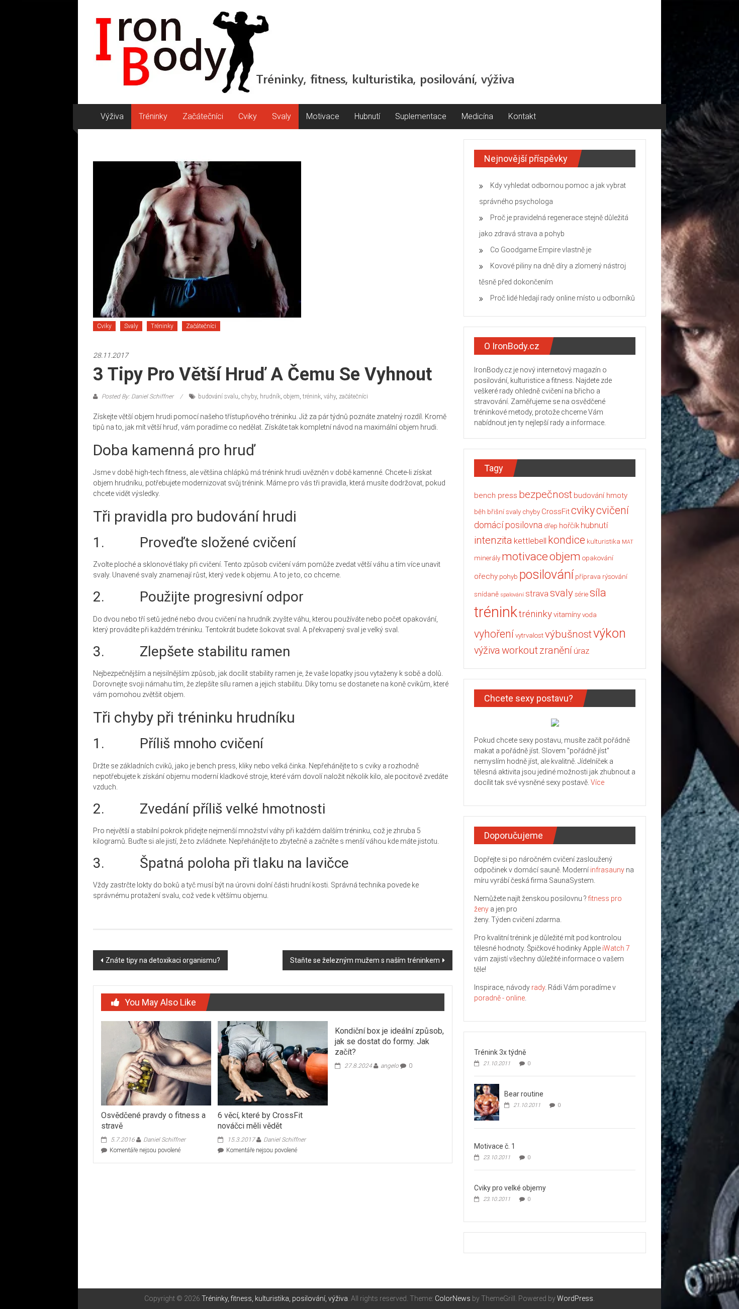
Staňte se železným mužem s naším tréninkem (365, 960)
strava (536, 593)
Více (597, 782)
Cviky (247, 116)
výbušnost (568, 634)
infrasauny (607, 870)
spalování (512, 594)
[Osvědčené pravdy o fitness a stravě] (156, 1063)
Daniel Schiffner (164, 1139)
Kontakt (522, 116)
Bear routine (523, 1094)
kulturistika (603, 541)
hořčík (569, 525)
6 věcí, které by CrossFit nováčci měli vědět (260, 1121)
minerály (487, 558)
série (581, 594)
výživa (487, 650)
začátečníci (353, 396)
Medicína (477, 116)
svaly (561, 593)
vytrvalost (529, 635)
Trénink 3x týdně (500, 1052)
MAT (627, 542)
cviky (583, 510)
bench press (495, 495)
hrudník (270, 396)
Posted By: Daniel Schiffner (137, 396)
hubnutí (594, 525)
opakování (597, 558)
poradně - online (499, 998)
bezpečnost (545, 494)
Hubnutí (367, 116)
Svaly (281, 116)
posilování (546, 574)
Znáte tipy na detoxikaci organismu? (163, 960)
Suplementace (420, 116)
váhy (330, 396)
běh (480, 512)
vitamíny (567, 614)
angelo (390, 1065)
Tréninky (153, 116)
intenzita (493, 540)
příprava (588, 576)
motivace (525, 556)
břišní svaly (504, 512)
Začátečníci (202, 116)
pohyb (508, 576)
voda (589, 615)
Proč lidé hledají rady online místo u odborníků (562, 298)
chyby (249, 396)
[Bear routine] (486, 1101)
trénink (312, 396)
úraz (581, 651)
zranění (555, 650)
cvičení (612, 510)
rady (538, 987)
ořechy (486, 576)
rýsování (614, 576)
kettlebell (530, 541)
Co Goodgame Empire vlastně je (540, 250)
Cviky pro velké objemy (510, 1188)
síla (598, 592)
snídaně (486, 594)
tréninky (535, 614)
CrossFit (555, 511)
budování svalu (218, 396)
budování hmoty (600, 495)
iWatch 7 (616, 948)
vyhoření (494, 634)
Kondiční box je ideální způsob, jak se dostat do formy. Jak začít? (389, 1041)
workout (520, 650)
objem (292, 396)
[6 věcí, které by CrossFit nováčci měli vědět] (272, 1063)
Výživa (112, 116)
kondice (566, 540)
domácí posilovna (508, 525)
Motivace (322, 116)
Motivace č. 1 (494, 1146)
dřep (551, 526)
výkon (609, 633)
